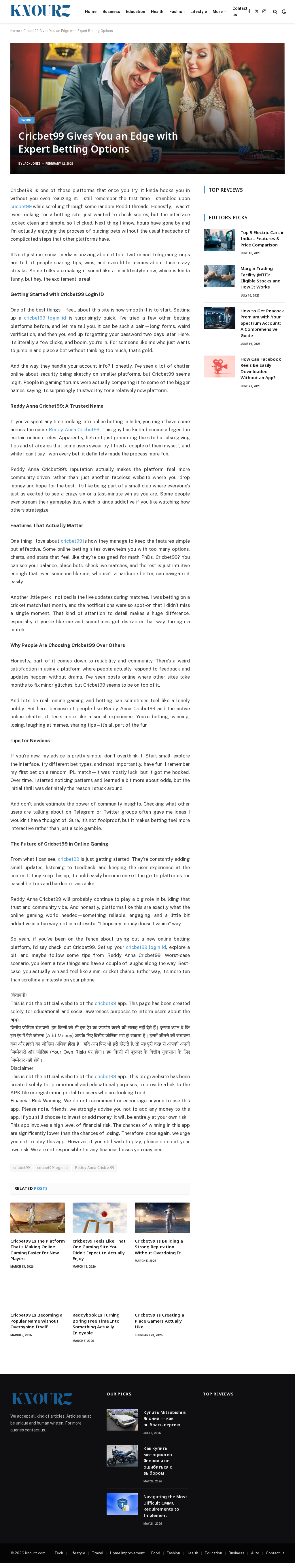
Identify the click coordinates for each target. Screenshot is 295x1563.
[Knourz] (40, 11)
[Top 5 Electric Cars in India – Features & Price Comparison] (219, 240)
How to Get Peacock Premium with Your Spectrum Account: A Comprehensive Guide (262, 323)
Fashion (177, 11)
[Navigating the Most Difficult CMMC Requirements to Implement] (122, 1504)
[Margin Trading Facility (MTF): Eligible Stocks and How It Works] (219, 276)
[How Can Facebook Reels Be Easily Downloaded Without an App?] (219, 366)
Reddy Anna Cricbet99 (94, 1167)
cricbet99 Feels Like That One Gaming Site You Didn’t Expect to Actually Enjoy (99, 1249)
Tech (58, 1553)
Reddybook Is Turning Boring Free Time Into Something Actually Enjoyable (96, 1323)
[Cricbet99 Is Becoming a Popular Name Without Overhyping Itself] (37, 1292)
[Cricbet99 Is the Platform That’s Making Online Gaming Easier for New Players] (37, 1218)
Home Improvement (127, 1553)
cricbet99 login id (52, 1167)
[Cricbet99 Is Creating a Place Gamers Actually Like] (162, 1292)
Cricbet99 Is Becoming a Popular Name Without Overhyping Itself (36, 1321)
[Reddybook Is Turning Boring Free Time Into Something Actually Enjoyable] (100, 1292)
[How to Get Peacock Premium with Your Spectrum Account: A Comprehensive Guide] (219, 318)
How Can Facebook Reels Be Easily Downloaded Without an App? (261, 368)
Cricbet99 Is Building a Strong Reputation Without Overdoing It (159, 1247)
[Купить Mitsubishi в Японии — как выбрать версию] (122, 1420)
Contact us (239, 11)
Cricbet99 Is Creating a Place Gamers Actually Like (159, 1321)
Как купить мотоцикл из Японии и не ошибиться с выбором (157, 1460)
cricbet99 (105, 1003)
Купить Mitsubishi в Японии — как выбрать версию (164, 1418)
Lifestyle (198, 11)
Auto (255, 1553)
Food (155, 1553)
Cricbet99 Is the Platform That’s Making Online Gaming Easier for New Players (37, 1249)
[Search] (275, 11)
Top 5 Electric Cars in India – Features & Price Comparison (263, 238)
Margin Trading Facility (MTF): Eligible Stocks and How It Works (261, 277)
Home (91, 11)
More (218, 11)
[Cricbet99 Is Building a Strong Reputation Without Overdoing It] (162, 1218)
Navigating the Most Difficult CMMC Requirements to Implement (165, 1506)
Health (157, 11)
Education (135, 11)
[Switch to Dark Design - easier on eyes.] (283, 11)
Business (111, 11)
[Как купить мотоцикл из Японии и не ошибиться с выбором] (122, 1456)
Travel (97, 1553)
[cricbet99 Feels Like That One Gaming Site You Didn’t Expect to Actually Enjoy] (100, 1218)
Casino (26, 120)
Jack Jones (32, 163)
